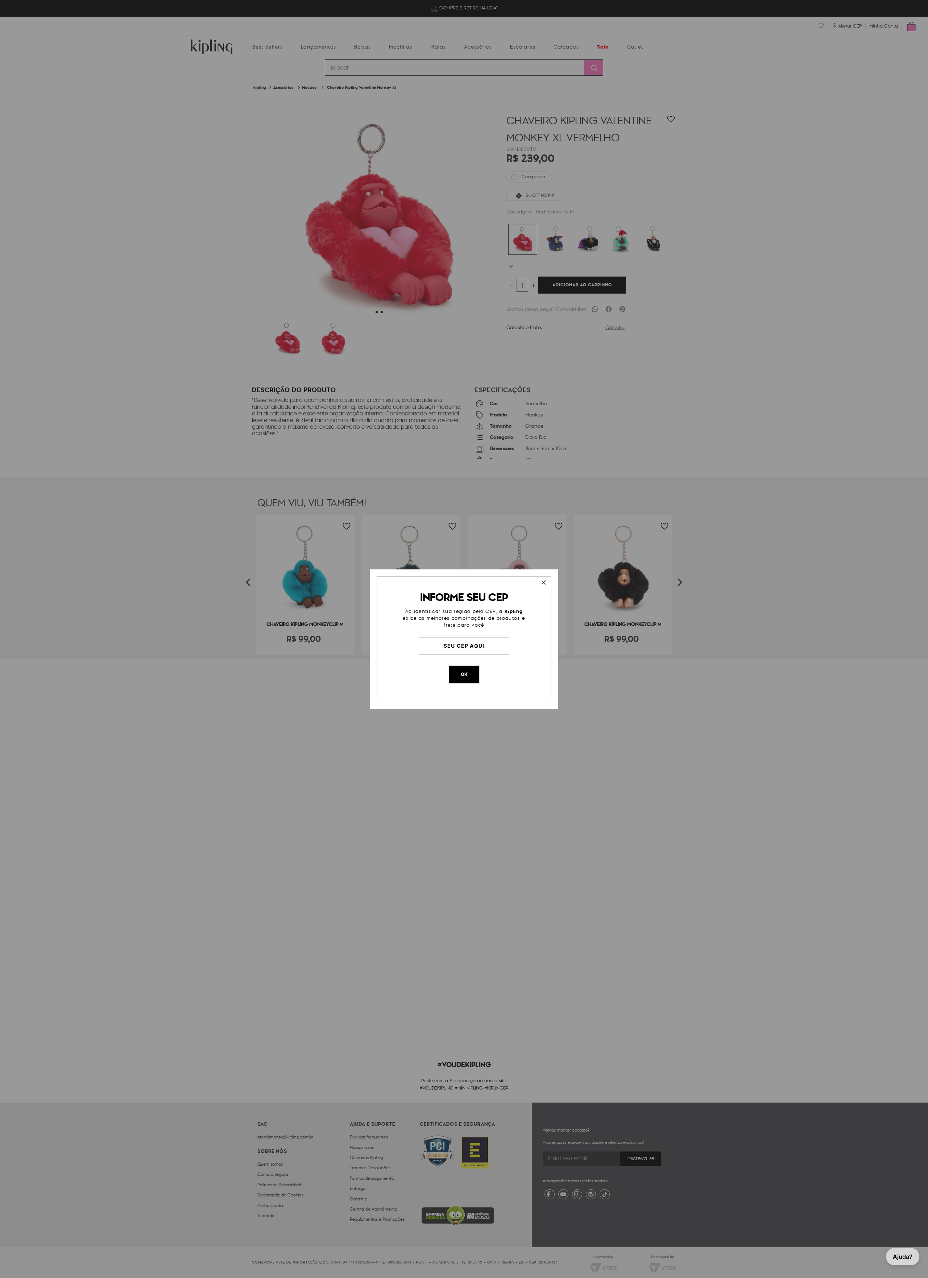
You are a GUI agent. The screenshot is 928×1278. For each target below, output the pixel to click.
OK (464, 674)
